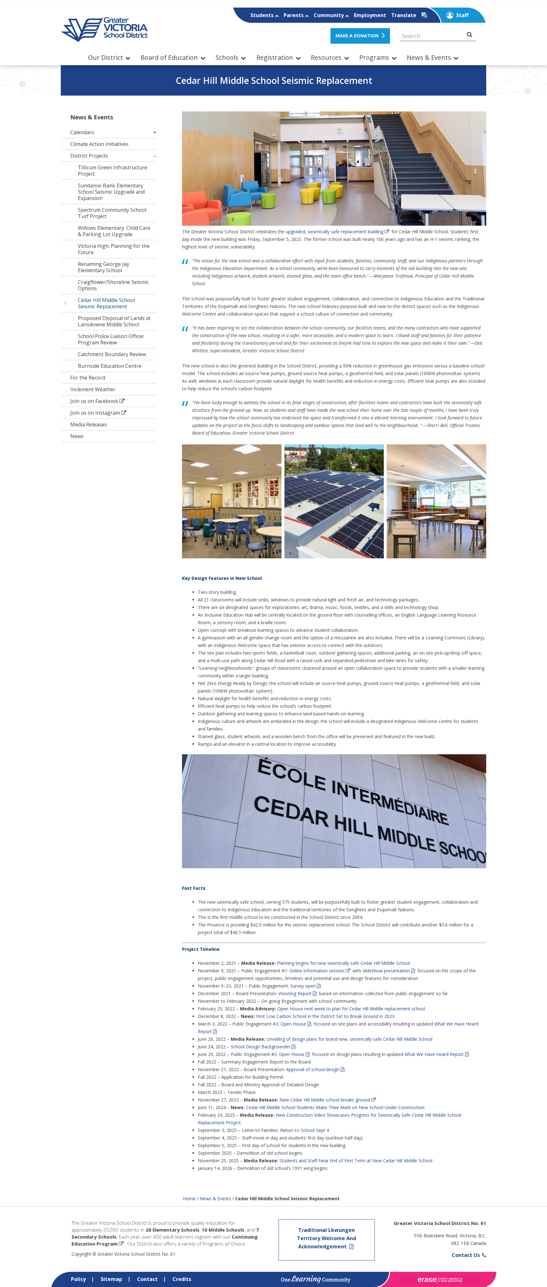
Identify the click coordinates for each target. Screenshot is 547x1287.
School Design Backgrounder (260, 1047)
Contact (147, 1279)
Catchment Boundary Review (112, 354)
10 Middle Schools (223, 1230)
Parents (294, 15)
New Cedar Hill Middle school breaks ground (325, 1100)
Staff (461, 15)
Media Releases (88, 424)
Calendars (82, 132)
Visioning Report (294, 993)
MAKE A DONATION (357, 36)
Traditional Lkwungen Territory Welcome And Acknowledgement (326, 1238)
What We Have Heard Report (434, 1054)
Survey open (303, 986)
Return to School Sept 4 (304, 1130)
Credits (182, 1279)
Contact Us (466, 1255)
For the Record (87, 377)
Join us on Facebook (94, 401)
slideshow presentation (386, 971)
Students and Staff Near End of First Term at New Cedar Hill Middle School (356, 1161)
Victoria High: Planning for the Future (114, 249)
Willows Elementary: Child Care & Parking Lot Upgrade (114, 231)
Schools (227, 58)
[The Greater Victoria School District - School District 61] (104, 39)
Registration (274, 58)
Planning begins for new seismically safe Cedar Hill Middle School (343, 963)
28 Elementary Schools (172, 1230)
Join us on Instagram (95, 412)
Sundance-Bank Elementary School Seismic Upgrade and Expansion (111, 192)
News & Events (429, 58)
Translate (403, 15)
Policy (78, 1279)
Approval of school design (312, 1069)
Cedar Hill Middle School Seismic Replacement (106, 303)
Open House (293, 1024)
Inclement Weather (93, 389)
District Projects (89, 155)
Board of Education (169, 58)
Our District (105, 58)
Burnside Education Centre (109, 365)
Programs (374, 58)
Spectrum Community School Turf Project (112, 213)
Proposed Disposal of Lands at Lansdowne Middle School (114, 321)
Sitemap (111, 1279)
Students (262, 15)
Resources (326, 58)
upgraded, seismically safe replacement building (334, 232)
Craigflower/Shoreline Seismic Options (113, 285)
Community (329, 15)
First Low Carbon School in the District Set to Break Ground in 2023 (325, 1016)
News (77, 436)
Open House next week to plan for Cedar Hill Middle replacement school (351, 1009)
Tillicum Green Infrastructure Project (112, 170)
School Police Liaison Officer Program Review (111, 339)
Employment (370, 15)
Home (189, 1199)
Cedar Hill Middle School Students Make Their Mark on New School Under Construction (335, 1107)
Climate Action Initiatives (99, 144)
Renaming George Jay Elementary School (103, 267)
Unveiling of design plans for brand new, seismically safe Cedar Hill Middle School (349, 1039)
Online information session (316, 971)
